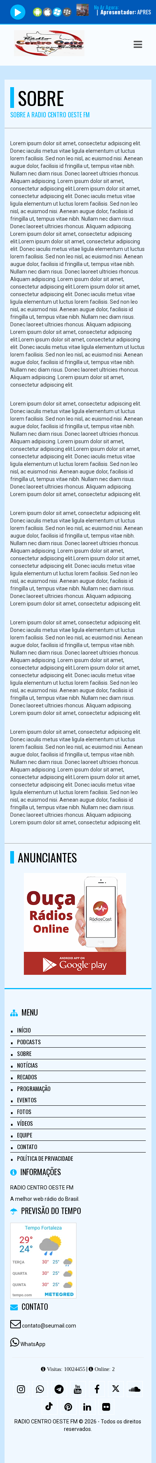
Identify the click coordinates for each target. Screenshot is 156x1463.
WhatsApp (32, 1344)
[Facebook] (97, 1389)
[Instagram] (21, 1389)
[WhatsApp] (40, 1389)
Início (24, 1030)
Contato (27, 1146)
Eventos (27, 1100)
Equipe (24, 1135)
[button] (138, 44)
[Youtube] (78, 1389)
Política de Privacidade (45, 1158)
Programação (33, 1088)
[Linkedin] (87, 1407)
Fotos (24, 1111)
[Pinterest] (68, 1407)
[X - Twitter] (116, 1389)
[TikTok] (50, 1407)
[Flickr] (106, 1407)
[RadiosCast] (75, 910)
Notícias (27, 1065)
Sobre (24, 1053)
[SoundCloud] (135, 1389)
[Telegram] (59, 1389)
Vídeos (25, 1123)
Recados (27, 1077)
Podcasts (29, 1041)
